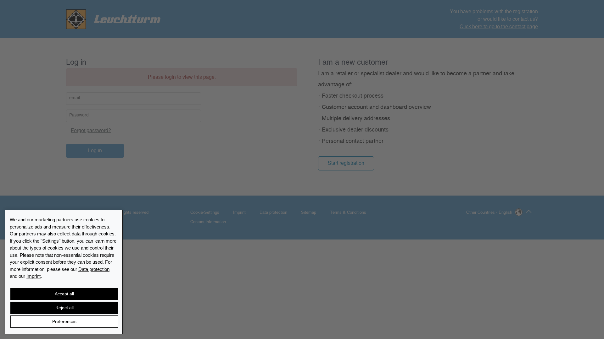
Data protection (93, 269)
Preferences (64, 321)
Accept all (64, 293)
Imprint (33, 276)
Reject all (64, 307)
